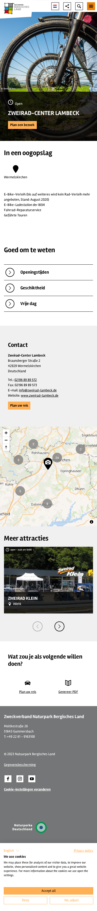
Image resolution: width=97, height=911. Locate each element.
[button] (22, 125)
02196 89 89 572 (25, 380)
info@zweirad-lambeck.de (38, 390)
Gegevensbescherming (20, 765)
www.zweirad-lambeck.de (39, 395)
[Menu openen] (91, 6)
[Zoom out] (6, 440)
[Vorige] (38, 626)
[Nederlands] (55, 6)
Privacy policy (83, 851)
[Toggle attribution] (92, 522)
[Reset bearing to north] (6, 447)
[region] (48, 476)
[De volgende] (59, 626)
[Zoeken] (79, 6)
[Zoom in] (6, 432)
